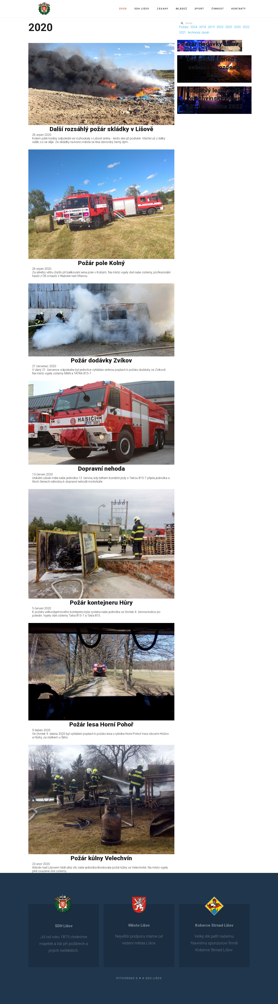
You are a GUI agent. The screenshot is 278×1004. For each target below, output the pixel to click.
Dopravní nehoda (101, 468)
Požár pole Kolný (101, 263)
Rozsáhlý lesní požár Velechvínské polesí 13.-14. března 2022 (214, 98)
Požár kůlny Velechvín (101, 858)
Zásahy (162, 8)
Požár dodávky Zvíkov (101, 360)
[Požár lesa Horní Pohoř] (101, 671)
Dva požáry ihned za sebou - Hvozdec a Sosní (214, 67)
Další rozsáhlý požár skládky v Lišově (101, 129)
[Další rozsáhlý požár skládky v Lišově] (101, 84)
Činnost (218, 8)
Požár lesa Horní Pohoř (101, 724)
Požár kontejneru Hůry (101, 602)
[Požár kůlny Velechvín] (101, 799)
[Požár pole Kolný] (101, 204)
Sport (199, 8)
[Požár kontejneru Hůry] (101, 544)
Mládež (181, 8)
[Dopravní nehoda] (101, 423)
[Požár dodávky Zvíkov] (101, 319)
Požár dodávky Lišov (209, 43)
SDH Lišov (141, 8)
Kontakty (238, 8)
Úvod (123, 8)
